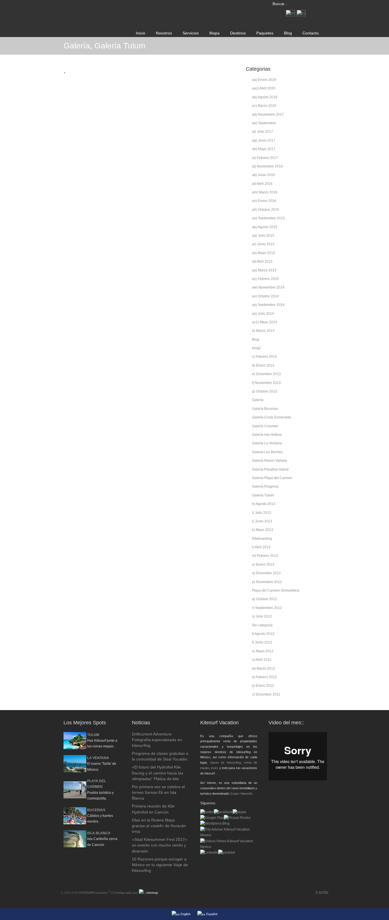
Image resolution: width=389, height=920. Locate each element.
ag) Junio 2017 (263, 140)
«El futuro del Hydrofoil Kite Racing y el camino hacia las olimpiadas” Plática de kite (157, 773)
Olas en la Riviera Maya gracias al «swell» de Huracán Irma (159, 826)
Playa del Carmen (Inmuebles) (275, 590)
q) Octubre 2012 (264, 599)
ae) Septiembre (264, 123)
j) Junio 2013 (262, 521)
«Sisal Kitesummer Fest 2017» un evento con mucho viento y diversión (159, 845)
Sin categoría (262, 625)
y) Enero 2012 (263, 686)
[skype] (239, 812)
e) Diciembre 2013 (266, 374)
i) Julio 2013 (261, 513)
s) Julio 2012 (262, 616)
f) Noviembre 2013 (266, 383)
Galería (257, 400)
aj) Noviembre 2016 (267, 166)
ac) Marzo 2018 (264, 106)
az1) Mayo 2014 (264, 322)
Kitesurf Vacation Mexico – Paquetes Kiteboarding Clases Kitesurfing (143, 4)
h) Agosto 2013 (263, 504)
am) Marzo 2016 (264, 192)
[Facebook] (223, 812)
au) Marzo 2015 (264, 270)
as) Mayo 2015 (263, 253)
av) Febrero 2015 (265, 279)
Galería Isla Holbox (267, 435)
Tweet (71, 86)
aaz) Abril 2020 (263, 88)
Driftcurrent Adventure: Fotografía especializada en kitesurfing (157, 740)
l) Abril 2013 (261, 547)
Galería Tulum (263, 495)
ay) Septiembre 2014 (268, 305)
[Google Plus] (212, 818)
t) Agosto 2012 (263, 634)
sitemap (152, 892)
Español (211, 914)
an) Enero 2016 (264, 201)
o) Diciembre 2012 (266, 573)
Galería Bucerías (265, 409)
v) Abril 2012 (261, 660)
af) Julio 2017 (262, 132)
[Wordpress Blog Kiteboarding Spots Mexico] (215, 823)
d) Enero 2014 (263, 365)
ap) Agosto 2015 (264, 227)
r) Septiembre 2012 (267, 608)
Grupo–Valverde (241, 793)
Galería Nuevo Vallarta (269, 461)
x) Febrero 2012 (264, 677)
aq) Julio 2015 (263, 236)
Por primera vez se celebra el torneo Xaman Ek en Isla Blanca (158, 792)
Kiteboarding (262, 539)
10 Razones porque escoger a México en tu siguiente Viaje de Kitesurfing (160, 865)
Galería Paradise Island (270, 469)
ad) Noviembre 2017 (268, 114)
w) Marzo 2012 (263, 668)
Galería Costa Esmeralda (271, 417)
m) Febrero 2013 (265, 556)
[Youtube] (226, 852)
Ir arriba (322, 892)
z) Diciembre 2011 (266, 694)
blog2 (256, 348)
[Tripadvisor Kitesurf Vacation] (228, 835)
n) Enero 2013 (263, 565)
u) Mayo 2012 (262, 651)
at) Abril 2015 (262, 261)
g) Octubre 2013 (264, 391)
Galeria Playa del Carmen (272, 478)
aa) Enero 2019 (264, 80)
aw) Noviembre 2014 (268, 287)
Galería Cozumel (265, 426)
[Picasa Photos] (237, 818)
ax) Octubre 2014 (265, 296)
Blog (255, 340)
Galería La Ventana (267, 443)
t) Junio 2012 (262, 642)
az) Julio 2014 (263, 314)
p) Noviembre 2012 (267, 582)
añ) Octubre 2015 (265, 210)
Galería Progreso (265, 486)
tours (214, 768)
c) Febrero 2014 (264, 357)
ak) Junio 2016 (263, 175)
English (185, 914)
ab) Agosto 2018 (264, 97)
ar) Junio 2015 (263, 244)
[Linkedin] (209, 852)
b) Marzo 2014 (263, 331)
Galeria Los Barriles (267, 452)
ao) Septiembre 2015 (268, 218)
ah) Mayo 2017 (263, 149)
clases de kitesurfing (225, 762)
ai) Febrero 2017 (265, 158)
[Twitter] (207, 812)
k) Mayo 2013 (262, 530)
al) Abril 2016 (262, 184)
